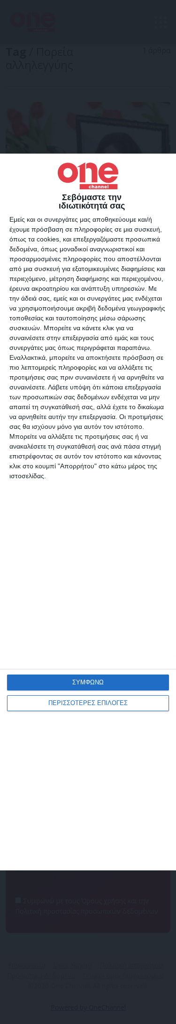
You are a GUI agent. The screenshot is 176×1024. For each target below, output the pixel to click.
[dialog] (88, 512)
